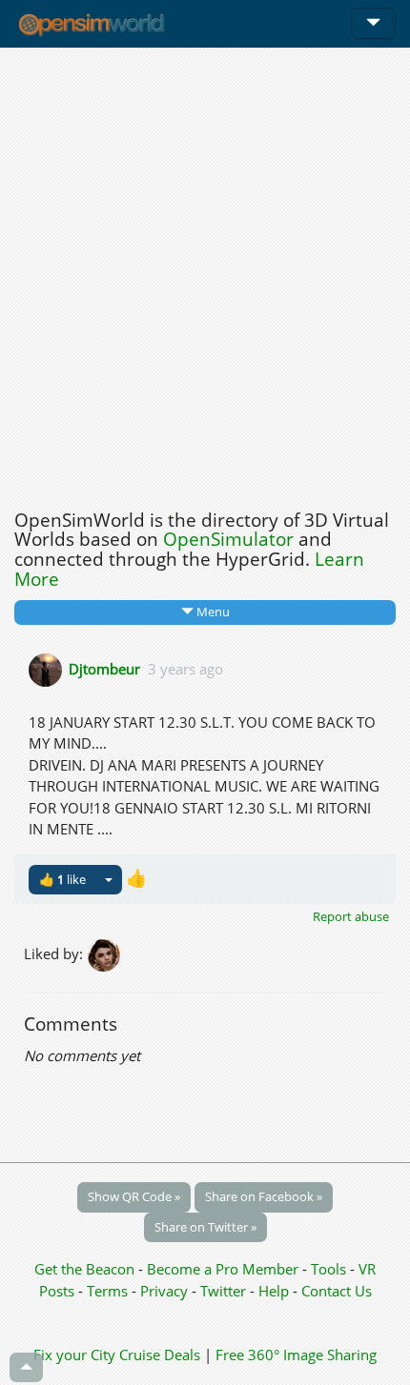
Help (273, 1290)
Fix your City (74, 1354)
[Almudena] (105, 953)
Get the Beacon (84, 1268)
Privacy (164, 1290)
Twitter (223, 1290)
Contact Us (336, 1290)
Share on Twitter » (205, 1226)
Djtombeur (104, 667)
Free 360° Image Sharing (296, 1354)
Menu (212, 611)
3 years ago (185, 667)
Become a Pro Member (224, 1268)
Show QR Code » (134, 1196)
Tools (330, 1268)
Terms (109, 1290)
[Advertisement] (205, 273)
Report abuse (351, 916)
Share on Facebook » (263, 1196)
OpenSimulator (228, 539)
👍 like (62, 879)
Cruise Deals (159, 1354)
